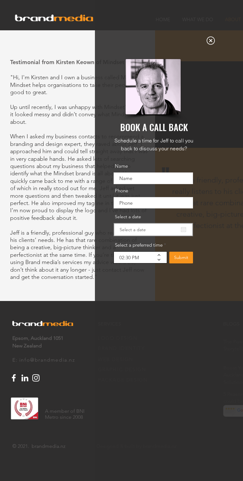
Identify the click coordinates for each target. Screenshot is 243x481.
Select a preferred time (139, 245)
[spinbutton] (136, 257)
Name (121, 166)
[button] (211, 40)
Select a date (128, 216)
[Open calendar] (183, 229)
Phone (121, 190)
